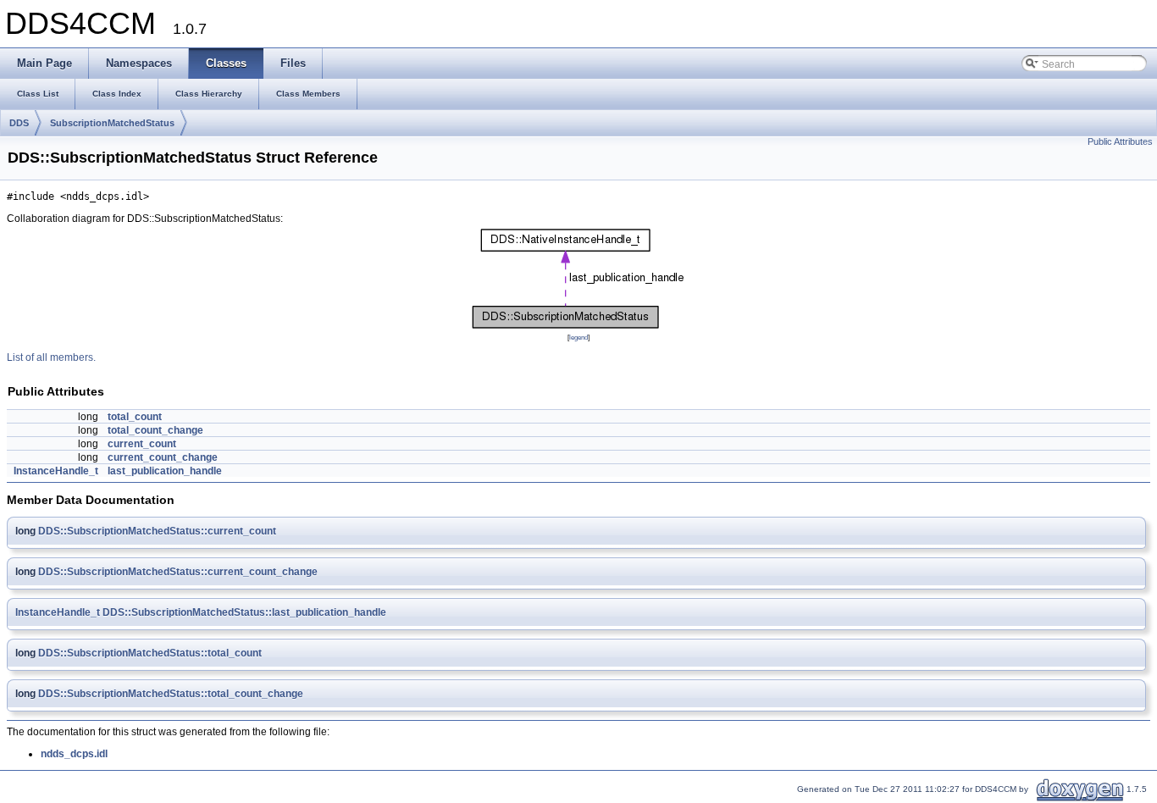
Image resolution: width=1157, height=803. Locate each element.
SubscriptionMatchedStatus (112, 123)
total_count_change (155, 430)
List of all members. (51, 357)
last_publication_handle (165, 471)
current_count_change (163, 457)
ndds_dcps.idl (74, 754)
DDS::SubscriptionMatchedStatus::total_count (150, 653)
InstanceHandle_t (56, 471)
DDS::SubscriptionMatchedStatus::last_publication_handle (244, 612)
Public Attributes (1120, 141)
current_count (142, 444)
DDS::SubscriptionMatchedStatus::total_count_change (170, 694)
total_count (135, 417)
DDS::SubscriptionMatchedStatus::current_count (157, 531)
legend (578, 337)
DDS (19, 123)
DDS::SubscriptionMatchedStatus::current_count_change (178, 572)
